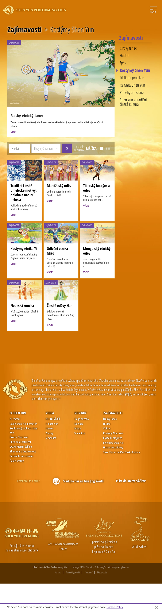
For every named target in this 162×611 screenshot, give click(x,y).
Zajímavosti (24, 29)
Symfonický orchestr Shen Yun (24, 430)
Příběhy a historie (132, 92)
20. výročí (15, 419)
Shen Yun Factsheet (20, 442)
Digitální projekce (132, 78)
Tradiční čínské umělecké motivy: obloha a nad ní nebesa (24, 192)
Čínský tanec (128, 48)
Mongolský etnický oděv (97, 251)
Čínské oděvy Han (59, 305)
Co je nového (81, 419)
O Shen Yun (18, 413)
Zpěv (123, 63)
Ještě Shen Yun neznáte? (23, 423)
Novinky (80, 413)
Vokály (106, 428)
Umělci (49, 428)
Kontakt (58, 572)
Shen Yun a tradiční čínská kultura (133, 102)
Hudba (124, 55)
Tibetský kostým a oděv (96, 188)
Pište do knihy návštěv (131, 481)
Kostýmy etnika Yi (24, 248)
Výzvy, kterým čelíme (21, 446)
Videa (50, 413)
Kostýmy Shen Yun (135, 70)
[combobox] (46, 148)
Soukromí (88, 572)
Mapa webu (102, 572)
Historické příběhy (113, 447)
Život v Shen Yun (19, 437)
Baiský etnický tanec (27, 115)
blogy (77, 428)
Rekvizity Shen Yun (132, 85)
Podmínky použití (73, 572)
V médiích (51, 438)
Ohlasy (49, 433)
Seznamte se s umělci (21, 456)
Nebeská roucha (22, 305)
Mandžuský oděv (59, 185)
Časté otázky (17, 461)
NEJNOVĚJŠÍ (53, 419)
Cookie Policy (115, 607)
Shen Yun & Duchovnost (23, 451)
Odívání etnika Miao (57, 251)
